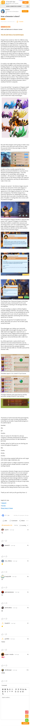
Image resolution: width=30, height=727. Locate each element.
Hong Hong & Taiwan (7, 508)
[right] (20, 691)
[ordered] (16, 689)
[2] (25, 689)
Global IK (4, 503)
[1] (23, 689)
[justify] (23, 691)
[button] (10, 691)
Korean (4, 506)
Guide (3, 19)
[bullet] (18, 689)
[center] (18, 691)
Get (25, 2)
